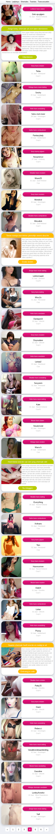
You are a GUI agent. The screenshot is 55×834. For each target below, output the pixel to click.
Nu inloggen (27, 488)
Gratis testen (27, 262)
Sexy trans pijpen (37, 540)
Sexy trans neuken (37, 194)
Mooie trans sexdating (38, 766)
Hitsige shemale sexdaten (37, 787)
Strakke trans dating (37, 497)
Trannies (33, 2)
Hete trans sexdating (37, 109)
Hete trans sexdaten (37, 313)
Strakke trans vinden (37, 680)
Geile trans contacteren (37, 130)
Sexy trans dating (37, 292)
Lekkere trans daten (37, 9)
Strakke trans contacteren (37, 216)
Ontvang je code (27, 671)
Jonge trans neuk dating (37, 271)
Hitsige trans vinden (37, 442)
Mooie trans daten (37, 421)
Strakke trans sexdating (37, 378)
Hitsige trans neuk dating (38, 87)
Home (8, 2)
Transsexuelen (43, 2)
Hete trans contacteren (37, 604)
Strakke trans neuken (37, 173)
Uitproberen (27, 57)
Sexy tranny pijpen (37, 151)
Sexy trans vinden (37, 66)
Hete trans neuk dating (37, 399)
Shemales (24, 2)
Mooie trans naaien (38, 583)
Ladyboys (15, 2)
